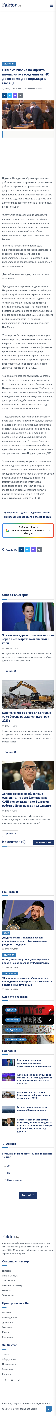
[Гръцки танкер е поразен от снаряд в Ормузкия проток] (8, 1109)
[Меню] (51, 5)
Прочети (9, 671)
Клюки (5, 1332)
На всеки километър (12, 1285)
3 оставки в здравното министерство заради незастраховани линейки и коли (28, 639)
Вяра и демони (9, 1317)
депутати (26, 512)
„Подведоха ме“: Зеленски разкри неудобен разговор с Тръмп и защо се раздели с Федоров (25, 941)
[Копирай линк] (20, 95)
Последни (9, 1051)
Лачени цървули (10, 1275)
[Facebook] (4, 95)
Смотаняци (10, 973)
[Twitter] (9, 95)
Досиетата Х (8, 1322)
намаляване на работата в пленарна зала (27, 517)
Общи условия (9, 1359)
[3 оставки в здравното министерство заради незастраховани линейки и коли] (28, 616)
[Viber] (15, 95)
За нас (5, 1354)
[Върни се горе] (49, 1409)
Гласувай (26, 1195)
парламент (13, 512)
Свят (6, 933)
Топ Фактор (8, 1295)
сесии (46, 512)
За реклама (7, 1369)
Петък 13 (6, 1290)
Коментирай (45, 842)
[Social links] (5, 1380)
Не (8, 1173)
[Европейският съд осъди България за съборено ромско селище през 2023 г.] (28, 694)
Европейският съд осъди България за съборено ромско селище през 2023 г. (26, 716)
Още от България (15, 595)
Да (8, 1166)
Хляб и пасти (8, 1280)
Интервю (6, 1271)
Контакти (6, 1374)
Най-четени (10, 892)
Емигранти (7, 1327)
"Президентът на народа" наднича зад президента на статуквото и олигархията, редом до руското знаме (27, 981)
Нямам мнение (14, 1180)
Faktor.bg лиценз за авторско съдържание (26, 1403)
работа (37, 512)
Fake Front (7, 1312)
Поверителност (9, 1364)
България (9, 955)
